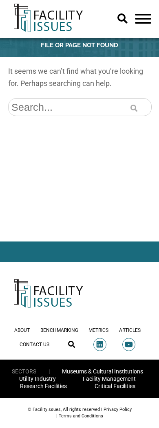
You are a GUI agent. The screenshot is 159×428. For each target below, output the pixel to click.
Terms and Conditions (81, 416)
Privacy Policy (118, 409)
